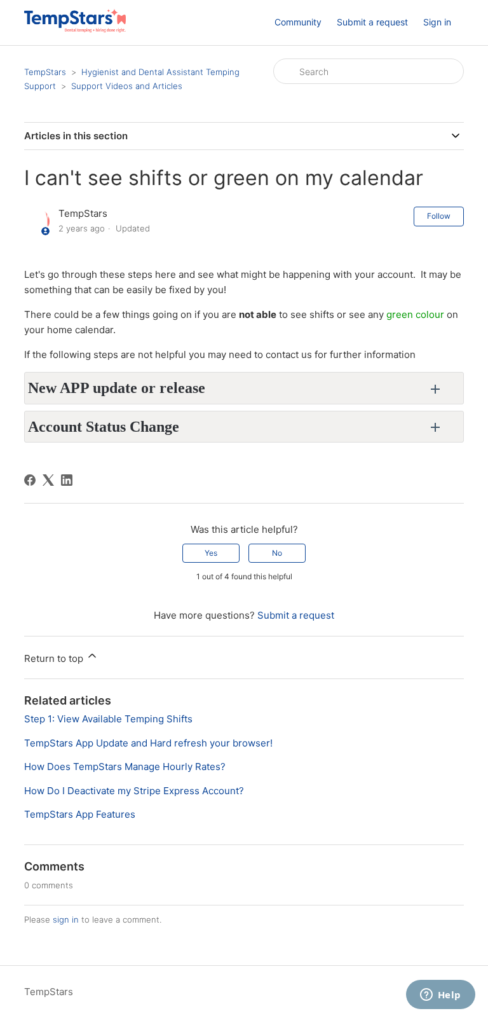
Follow (439, 216)
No (277, 553)
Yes (211, 553)
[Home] (74, 29)
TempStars (45, 72)
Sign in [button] (437, 22)
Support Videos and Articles (126, 86)
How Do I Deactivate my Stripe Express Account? (134, 791)
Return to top (55, 658)
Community (298, 22)
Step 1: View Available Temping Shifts (108, 719)
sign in (66, 919)
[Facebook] (30, 480)
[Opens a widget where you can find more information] (440, 996)
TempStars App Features (79, 814)
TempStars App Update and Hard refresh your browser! (148, 743)
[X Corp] (48, 480)
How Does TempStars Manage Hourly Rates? (125, 766)
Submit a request (372, 22)
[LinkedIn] (66, 480)
